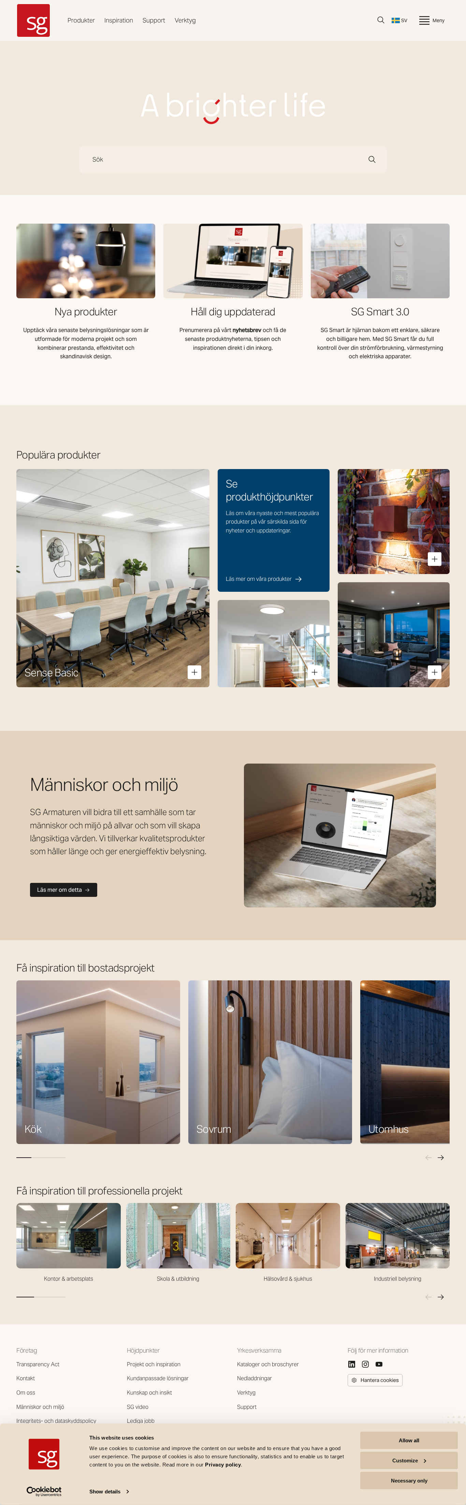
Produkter (81, 20)
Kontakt (25, 1378)
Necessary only (409, 1480)
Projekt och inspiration (153, 1364)
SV (404, 20)
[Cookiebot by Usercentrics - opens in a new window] (44, 1492)
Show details (104, 1491)
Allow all (409, 1440)
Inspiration (118, 20)
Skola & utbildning (178, 1278)
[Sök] (381, 20)
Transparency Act (37, 1364)
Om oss (25, 1392)
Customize (405, 1460)
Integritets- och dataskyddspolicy (56, 1421)
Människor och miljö (40, 1407)
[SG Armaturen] (33, 20)
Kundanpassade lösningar (158, 1378)
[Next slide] (440, 1157)
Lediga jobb (141, 1421)
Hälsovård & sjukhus (288, 1278)
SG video (137, 1407)
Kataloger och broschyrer (268, 1364)
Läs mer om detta (59, 889)
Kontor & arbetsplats (68, 1278)
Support (154, 20)
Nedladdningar (254, 1378)
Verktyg (185, 20)
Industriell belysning (397, 1278)
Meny (439, 20)
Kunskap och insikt (149, 1392)
